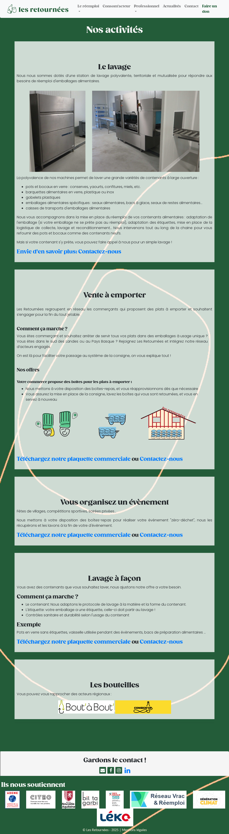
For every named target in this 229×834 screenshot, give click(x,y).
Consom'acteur (116, 6)
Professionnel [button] (146, 6)
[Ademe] (12, 800)
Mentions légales (134, 830)
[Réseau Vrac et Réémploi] (158, 800)
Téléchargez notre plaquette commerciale (74, 459)
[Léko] (114, 817)
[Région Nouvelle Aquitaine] (68, 800)
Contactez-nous (161, 459)
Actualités (172, 6)
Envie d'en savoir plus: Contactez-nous (69, 251)
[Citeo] (40, 800)
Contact (191, 6)
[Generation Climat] (208, 800)
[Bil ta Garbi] (89, 800)
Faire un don (209, 9)
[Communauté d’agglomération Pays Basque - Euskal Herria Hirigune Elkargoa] (114, 800)
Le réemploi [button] (88, 6)
